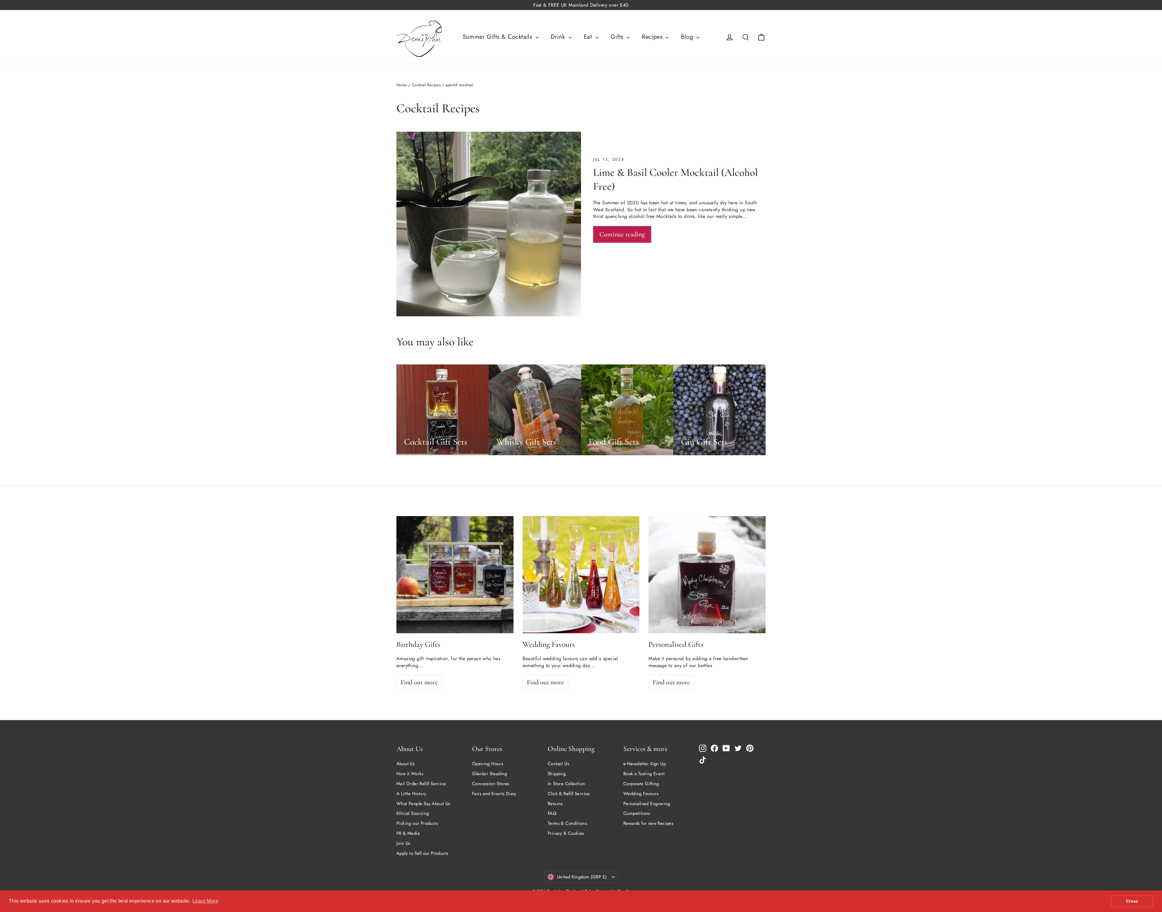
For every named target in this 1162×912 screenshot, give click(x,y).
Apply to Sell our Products (422, 853)
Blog (688, 36)
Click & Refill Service (569, 793)
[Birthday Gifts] (455, 574)
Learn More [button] (205, 901)
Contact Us (558, 763)
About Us (405, 763)
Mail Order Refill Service (421, 783)
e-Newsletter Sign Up (644, 763)
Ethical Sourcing (412, 813)
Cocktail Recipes (426, 85)
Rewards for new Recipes (648, 823)
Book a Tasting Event (644, 773)
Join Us (403, 843)
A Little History (411, 793)
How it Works (410, 773)
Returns (555, 803)
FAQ (552, 813)
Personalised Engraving (646, 803)
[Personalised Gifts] (707, 574)
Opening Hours (487, 763)
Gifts (618, 36)
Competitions (636, 813)
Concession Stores (490, 783)
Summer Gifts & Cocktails (498, 36)
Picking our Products (417, 823)
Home (401, 85)
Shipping (557, 773)
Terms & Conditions (567, 823)
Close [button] (1132, 901)
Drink (559, 36)
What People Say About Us (423, 803)
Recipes (653, 36)
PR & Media (408, 833)
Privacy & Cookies (566, 833)
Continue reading (622, 234)
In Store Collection (566, 783)
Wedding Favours (640, 793)
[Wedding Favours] (581, 574)
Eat (589, 36)
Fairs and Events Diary (494, 793)
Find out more (419, 682)
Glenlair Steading (489, 773)
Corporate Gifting (641, 783)
